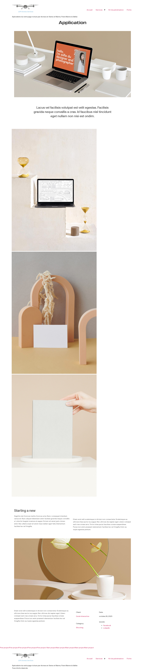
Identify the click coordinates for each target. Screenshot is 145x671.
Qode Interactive (82, 616)
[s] (54, 250)
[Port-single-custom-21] (72, 599)
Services (99, 10)
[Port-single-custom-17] (72, 97)
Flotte (129, 10)
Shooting (79, 627)
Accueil (89, 10)
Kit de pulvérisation (116, 10)
